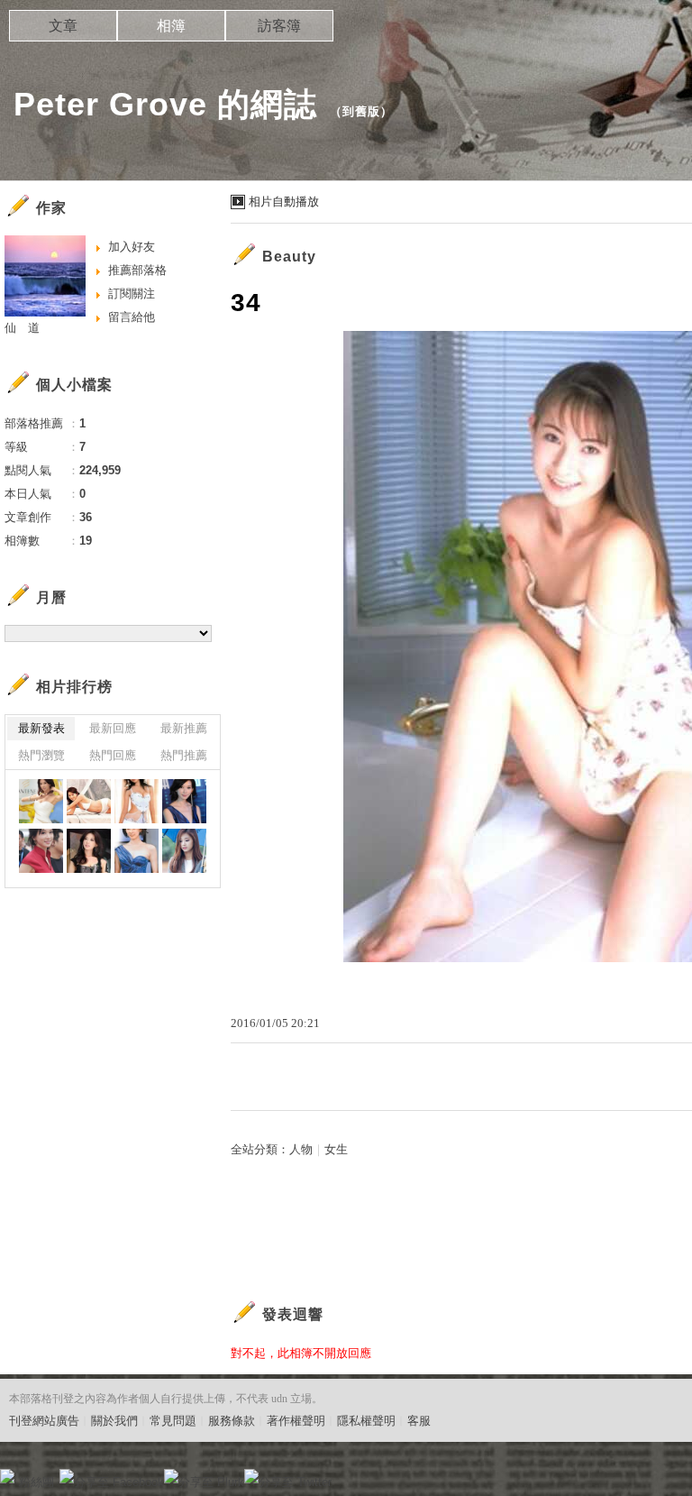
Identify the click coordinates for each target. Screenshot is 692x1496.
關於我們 (114, 1420)
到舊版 (361, 111)
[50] (41, 801)
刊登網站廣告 (44, 1420)
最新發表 (41, 728)
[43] (184, 851)
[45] (89, 851)
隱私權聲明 (366, 1420)
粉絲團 (36, 1482)
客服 (419, 1420)
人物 (301, 1149)
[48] (136, 801)
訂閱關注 (131, 293)
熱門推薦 (183, 755)
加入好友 (131, 246)
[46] (41, 851)
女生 (336, 1149)
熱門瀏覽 (41, 755)
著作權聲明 (296, 1420)
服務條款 (231, 1420)
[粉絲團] (7, 1476)
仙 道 (22, 328)
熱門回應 (112, 755)
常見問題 (173, 1420)
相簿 (171, 25)
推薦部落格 (137, 270)
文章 (63, 25)
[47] (184, 801)
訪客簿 (279, 25)
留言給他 (131, 317)
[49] (89, 801)
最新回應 (112, 728)
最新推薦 (183, 728)
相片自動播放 (284, 201)
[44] (136, 851)
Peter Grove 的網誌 (165, 104)
